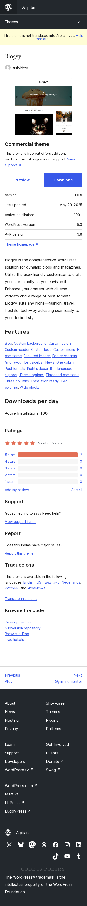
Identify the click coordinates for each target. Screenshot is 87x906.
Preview (22, 180)
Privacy (11, 728)
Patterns (53, 728)
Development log (19, 622)
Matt (11, 794)
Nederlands (71, 582)
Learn (10, 744)
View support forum (20, 521)
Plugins (52, 720)
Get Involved (57, 744)
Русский (11, 588)
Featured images (37, 356)
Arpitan (22, 832)
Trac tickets (14, 639)
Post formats (15, 368)
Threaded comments (62, 375)
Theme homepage (20, 244)
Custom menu (64, 349)
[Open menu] (79, 7)
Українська (36, 588)
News (49, 362)
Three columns (17, 381)
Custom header (17, 349)
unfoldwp (20, 67)
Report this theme (19, 553)
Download (63, 180)
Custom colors (60, 343)
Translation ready (45, 381)
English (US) (33, 582)
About (10, 703)
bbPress (14, 802)
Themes (11, 22)
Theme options (31, 375)
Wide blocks (30, 387)
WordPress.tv (19, 769)
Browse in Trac (17, 634)
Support (12, 753)
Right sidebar (37, 368)
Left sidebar (34, 362)
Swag (53, 769)
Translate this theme (21, 599)
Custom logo (41, 349)
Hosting (12, 720)
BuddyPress (18, 811)
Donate (55, 761)
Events (52, 753)
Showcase (55, 703)
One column (65, 362)
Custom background (30, 343)
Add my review (17, 490)
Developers (15, 761)
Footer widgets (64, 356)
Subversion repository (23, 628)
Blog (8, 343)
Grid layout (13, 362)
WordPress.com (21, 785)
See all (76, 490)
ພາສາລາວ (52, 582)
